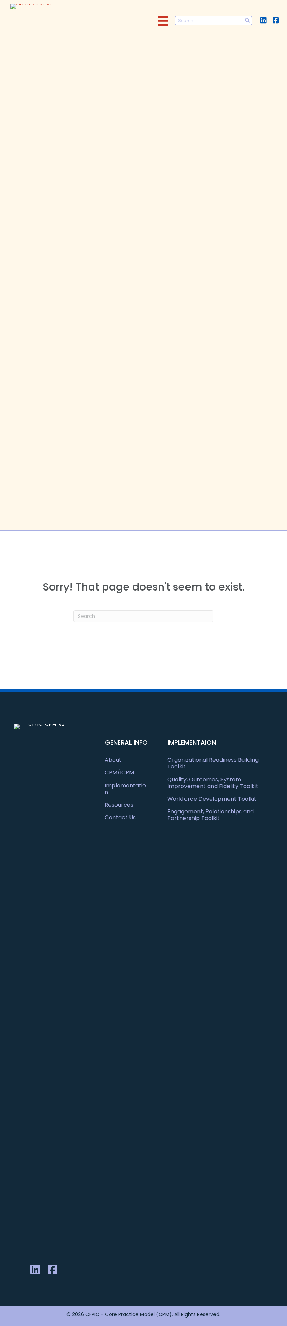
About (113, 760)
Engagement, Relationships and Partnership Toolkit (210, 814)
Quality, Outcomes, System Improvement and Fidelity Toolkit (212, 782)
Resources (119, 805)
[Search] (247, 20)
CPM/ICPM (119, 772)
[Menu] (162, 20)
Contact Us (120, 817)
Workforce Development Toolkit (212, 799)
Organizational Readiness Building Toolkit (213, 763)
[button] (263, 20)
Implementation (125, 788)
